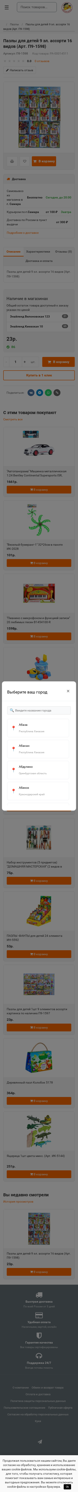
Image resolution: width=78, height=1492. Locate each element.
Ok (67, 1486)
